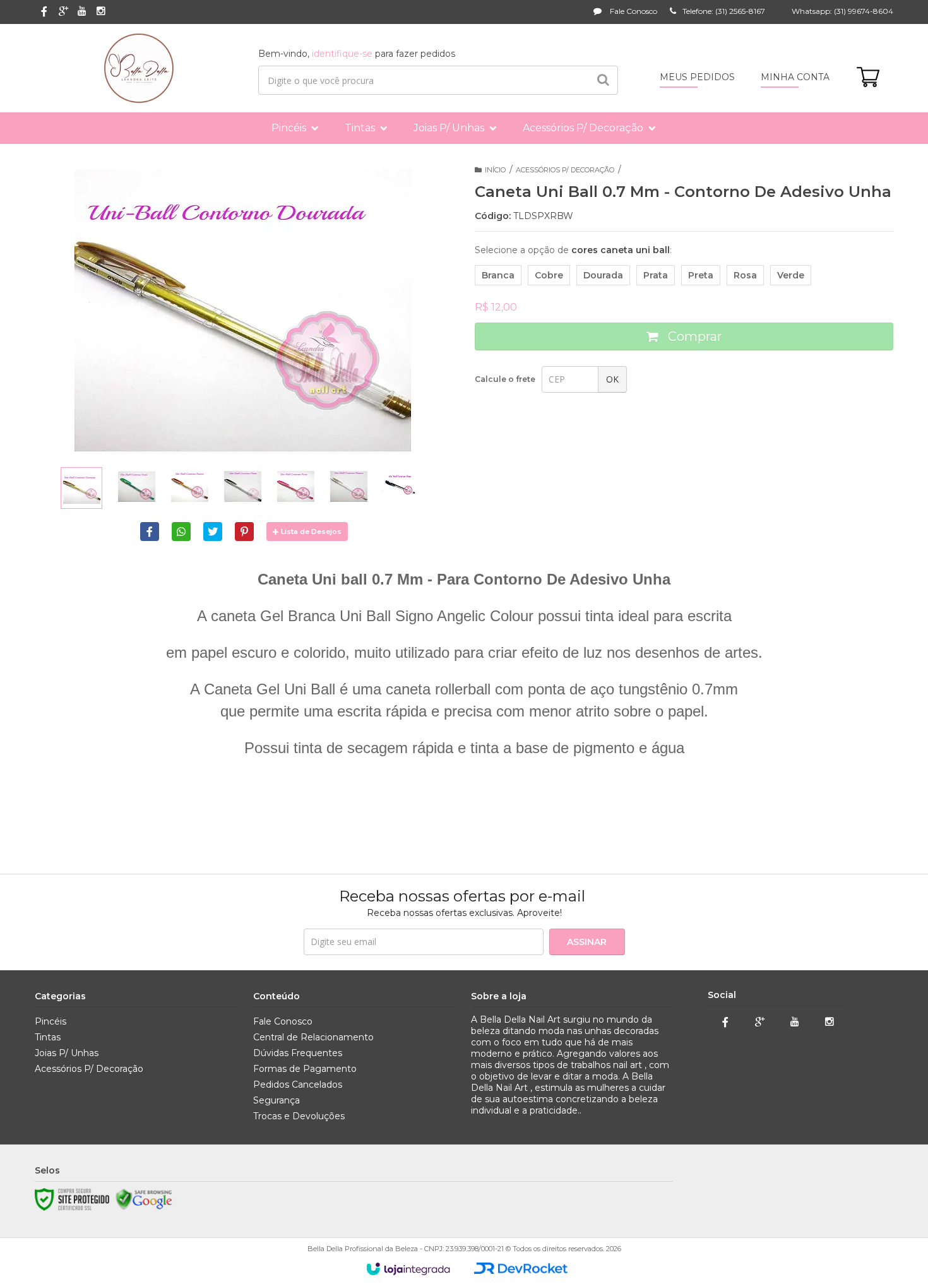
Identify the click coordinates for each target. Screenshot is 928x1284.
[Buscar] (603, 80)
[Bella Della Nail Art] (138, 68)
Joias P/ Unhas (66, 1053)
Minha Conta (795, 77)
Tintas (48, 1037)
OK (612, 379)
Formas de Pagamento (305, 1068)
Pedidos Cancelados (297, 1084)
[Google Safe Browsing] (144, 1199)
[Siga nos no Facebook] (44, 12)
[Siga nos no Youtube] (82, 11)
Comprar (693, 336)
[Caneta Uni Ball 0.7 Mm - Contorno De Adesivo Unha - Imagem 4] (242, 486)
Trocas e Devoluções (299, 1116)
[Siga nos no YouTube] (794, 1022)
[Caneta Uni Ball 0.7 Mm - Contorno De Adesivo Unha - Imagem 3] (189, 486)
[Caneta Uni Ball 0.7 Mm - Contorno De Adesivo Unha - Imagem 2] (136, 486)
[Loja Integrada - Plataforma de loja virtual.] (408, 1269)
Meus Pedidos (697, 77)
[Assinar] (587, 942)
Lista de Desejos (311, 531)
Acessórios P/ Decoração (565, 169)
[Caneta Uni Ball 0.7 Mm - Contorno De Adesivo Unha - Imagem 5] (295, 486)
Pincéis (50, 1021)
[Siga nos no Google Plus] (63, 11)
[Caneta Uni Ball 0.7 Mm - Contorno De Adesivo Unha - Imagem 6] (348, 486)
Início (495, 169)
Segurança (276, 1100)
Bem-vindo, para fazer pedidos (356, 53)
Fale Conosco (632, 11)
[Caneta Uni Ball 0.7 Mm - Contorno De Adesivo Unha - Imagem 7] (401, 486)
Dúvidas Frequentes (297, 1053)
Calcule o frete (505, 379)
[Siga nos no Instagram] (101, 11)
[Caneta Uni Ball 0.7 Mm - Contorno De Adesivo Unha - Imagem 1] (81, 488)
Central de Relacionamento (313, 1037)
